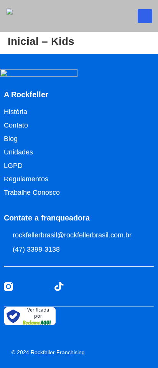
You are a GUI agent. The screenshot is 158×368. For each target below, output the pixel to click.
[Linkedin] (76, 286)
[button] (145, 16)
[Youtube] (25, 286)
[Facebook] (42, 286)
